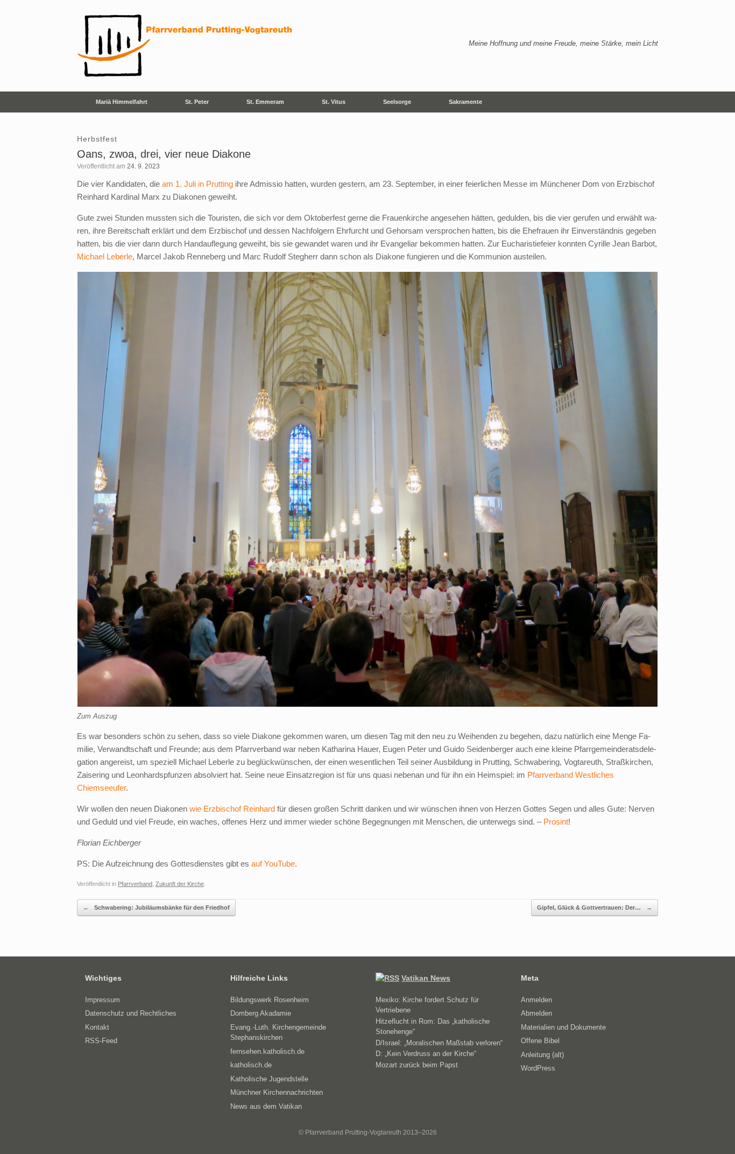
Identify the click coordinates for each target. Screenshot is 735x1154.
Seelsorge (397, 101)
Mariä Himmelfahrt (121, 101)
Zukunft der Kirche (180, 884)
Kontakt (97, 1027)
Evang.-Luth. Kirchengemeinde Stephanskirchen (278, 1032)
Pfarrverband (135, 884)
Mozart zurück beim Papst (417, 1065)
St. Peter (197, 101)
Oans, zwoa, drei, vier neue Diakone (164, 154)
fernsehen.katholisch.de (267, 1051)
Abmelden (536, 1013)
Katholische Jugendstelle (269, 1079)
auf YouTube (273, 863)
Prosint (555, 821)
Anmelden (536, 1000)
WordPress (538, 1068)
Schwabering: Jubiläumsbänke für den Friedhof (156, 907)
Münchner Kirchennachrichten (276, 1092)
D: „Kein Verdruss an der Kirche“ (426, 1054)
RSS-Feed (101, 1041)
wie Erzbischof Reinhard (232, 808)
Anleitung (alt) (542, 1055)
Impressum (102, 1000)
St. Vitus (333, 101)
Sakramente (465, 101)
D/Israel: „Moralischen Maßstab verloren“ (439, 1043)
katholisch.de (251, 1065)
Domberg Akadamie (260, 1013)
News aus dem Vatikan (266, 1106)
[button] (642, 102)
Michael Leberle (104, 256)
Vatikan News (425, 978)
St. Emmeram (265, 101)
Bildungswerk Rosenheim (269, 1000)
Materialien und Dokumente (563, 1027)
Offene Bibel (540, 1041)
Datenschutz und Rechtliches (130, 1013)
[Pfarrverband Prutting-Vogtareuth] (185, 45)
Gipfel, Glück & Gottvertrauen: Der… (594, 907)
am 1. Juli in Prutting (197, 183)
